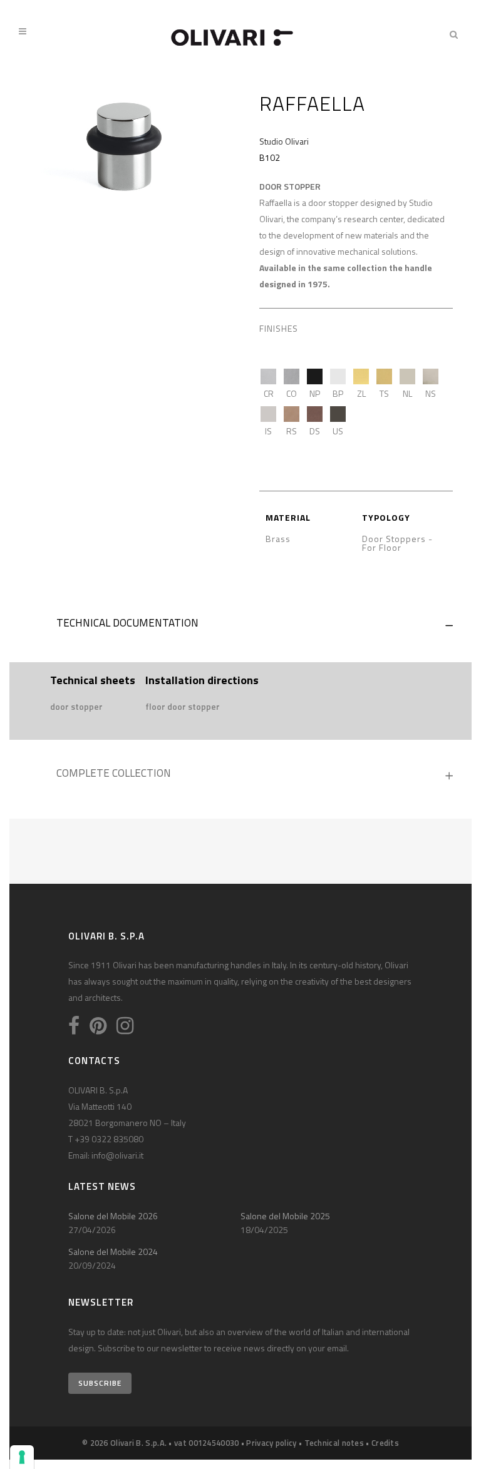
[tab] (240, 626)
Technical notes (334, 1442)
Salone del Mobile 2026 (113, 1215)
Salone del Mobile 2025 (285, 1215)
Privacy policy (271, 1442)
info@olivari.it (117, 1155)
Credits (385, 1442)
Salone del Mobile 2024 (113, 1251)
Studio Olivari (284, 141)
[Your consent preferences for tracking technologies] (22, 1457)
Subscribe (100, 1383)
